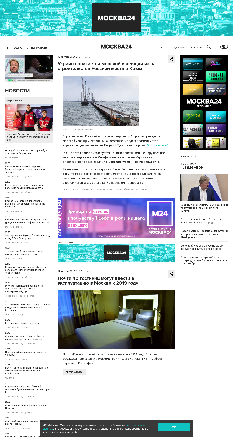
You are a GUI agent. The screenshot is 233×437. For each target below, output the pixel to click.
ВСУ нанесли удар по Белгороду (23, 323)
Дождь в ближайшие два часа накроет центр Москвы (26, 422)
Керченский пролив (123, 189)
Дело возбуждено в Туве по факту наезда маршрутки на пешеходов (24, 337)
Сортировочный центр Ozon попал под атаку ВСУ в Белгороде (27, 237)
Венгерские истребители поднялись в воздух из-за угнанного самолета (26, 186)
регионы (25, 243)
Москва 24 (116, 46)
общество (10, 258)
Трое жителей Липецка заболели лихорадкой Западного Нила (24, 253)
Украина (101, 189)
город (19, 296)
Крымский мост (87, 189)
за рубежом (27, 176)
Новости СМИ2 (65, 242)
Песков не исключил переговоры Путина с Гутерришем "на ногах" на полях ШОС (25, 203)
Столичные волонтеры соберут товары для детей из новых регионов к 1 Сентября (27, 307)
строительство (70, 189)
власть (8, 211)
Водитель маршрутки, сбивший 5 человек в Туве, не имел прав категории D (27, 389)
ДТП (23, 343)
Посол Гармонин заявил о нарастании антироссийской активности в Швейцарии (26, 370)
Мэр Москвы (14, 100)
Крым (109, 189)
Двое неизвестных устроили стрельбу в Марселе (27, 406)
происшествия (12, 158)
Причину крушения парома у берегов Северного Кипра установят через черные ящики (26, 270)
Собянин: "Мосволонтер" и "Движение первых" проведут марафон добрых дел (29, 137)
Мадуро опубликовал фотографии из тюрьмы (26, 353)
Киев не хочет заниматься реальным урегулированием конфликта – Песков (27, 221)
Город (87, 57)
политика (17, 211)
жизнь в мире (141, 189)
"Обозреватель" (156, 145)
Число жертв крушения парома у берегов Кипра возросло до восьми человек (25, 169)
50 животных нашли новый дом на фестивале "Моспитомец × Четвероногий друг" (24, 288)
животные (10, 296)
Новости (17, 91)
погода (20, 428)
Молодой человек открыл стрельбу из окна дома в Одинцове (26, 152)
